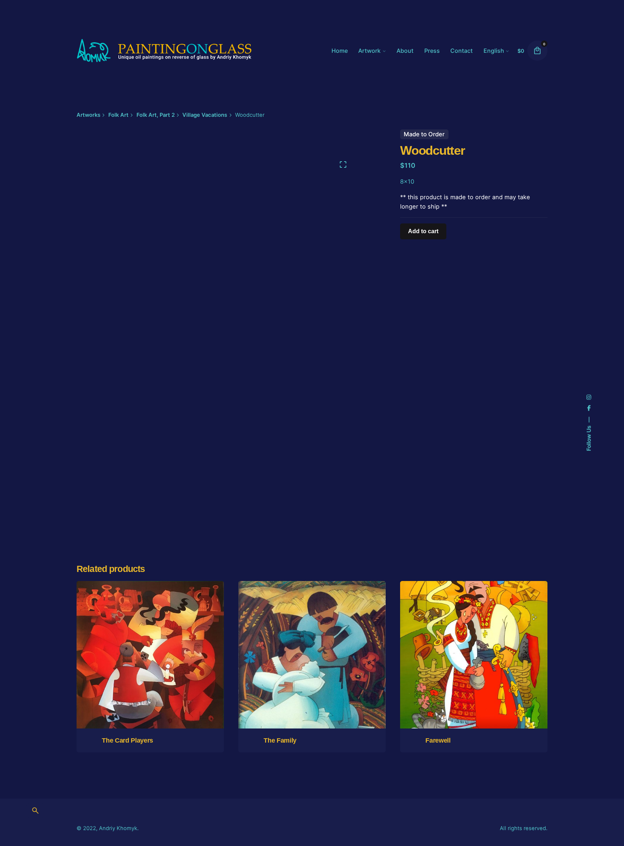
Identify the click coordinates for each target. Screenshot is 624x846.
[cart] (537, 50)
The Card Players (127, 740)
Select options (150, 700)
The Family (280, 740)
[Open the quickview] (112, 615)
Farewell (437, 740)
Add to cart (474, 700)
